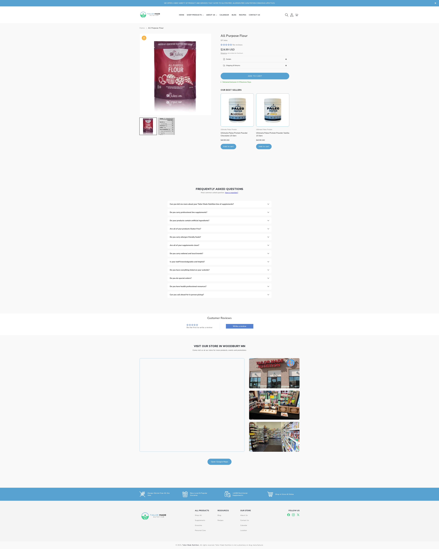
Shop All (198, 515)
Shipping (224, 53)
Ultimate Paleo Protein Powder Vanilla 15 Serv (272, 134)
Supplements (200, 520)
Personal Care (200, 530)
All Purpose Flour (155, 28)
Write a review (239, 326)
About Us (244, 515)
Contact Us (244, 520)
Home (142, 28)
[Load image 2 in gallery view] (166, 126)
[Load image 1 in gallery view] (148, 126)
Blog (219, 515)
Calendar (243, 525)
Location (243, 530)
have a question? (231, 193)
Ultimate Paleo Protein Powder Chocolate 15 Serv (234, 134)
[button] (195, 15)
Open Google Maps (219, 461)
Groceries (198, 525)
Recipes (220, 520)
